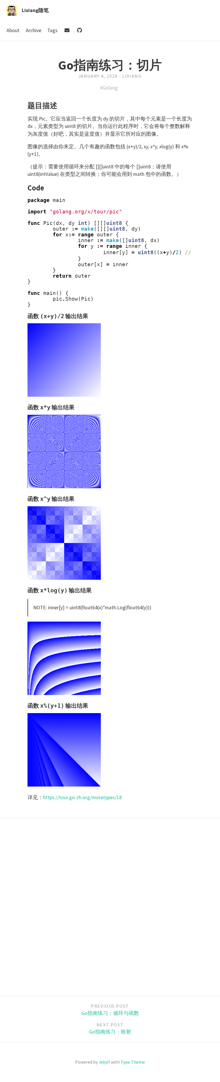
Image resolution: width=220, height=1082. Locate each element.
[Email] (67, 30)
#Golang (109, 88)
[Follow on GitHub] (79, 30)
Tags (53, 30)
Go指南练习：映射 (110, 1032)
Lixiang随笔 (35, 10)
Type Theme (133, 1062)
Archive (34, 30)
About (14, 30)
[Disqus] (110, 906)
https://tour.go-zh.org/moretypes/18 (82, 797)
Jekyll (104, 1062)
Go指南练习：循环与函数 (110, 1013)
